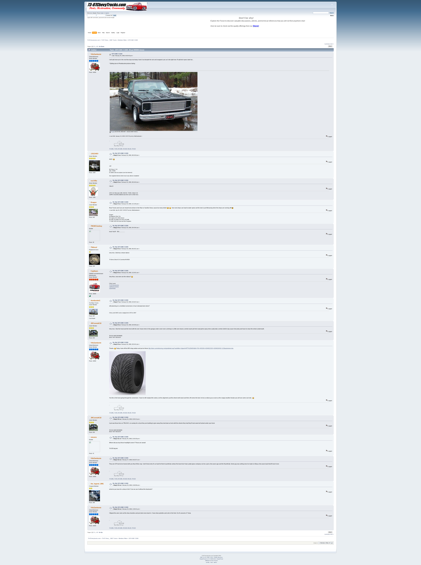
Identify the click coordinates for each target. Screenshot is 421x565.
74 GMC (111, 148)
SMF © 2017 (210, 557)
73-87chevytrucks (114, 285)
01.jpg (112, 131)
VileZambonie (96, 54)
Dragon (93, 202)
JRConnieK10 (96, 323)
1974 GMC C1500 (116, 54)
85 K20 (125, 148)
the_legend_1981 (97, 484)
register (107, 13)
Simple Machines (218, 557)
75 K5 (115, 148)
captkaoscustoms (114, 286)
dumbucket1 (95, 300)
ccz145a (94, 181)
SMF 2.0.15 (203, 557)
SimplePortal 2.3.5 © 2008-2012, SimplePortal (211, 559)
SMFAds (207, 560)
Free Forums (214, 560)
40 (97, 46)
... (95, 46)
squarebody (112, 288)
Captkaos (94, 271)
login (102, 13)
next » (332, 44)
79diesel (94, 247)
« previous (327, 44)
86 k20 (129, 148)
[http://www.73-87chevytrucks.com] (90, 296)
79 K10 (134, 148)
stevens (94, 437)
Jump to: (315, 543)
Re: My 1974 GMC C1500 (120, 153)
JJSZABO (94, 154)
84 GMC (120, 148)
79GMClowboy (96, 226)
